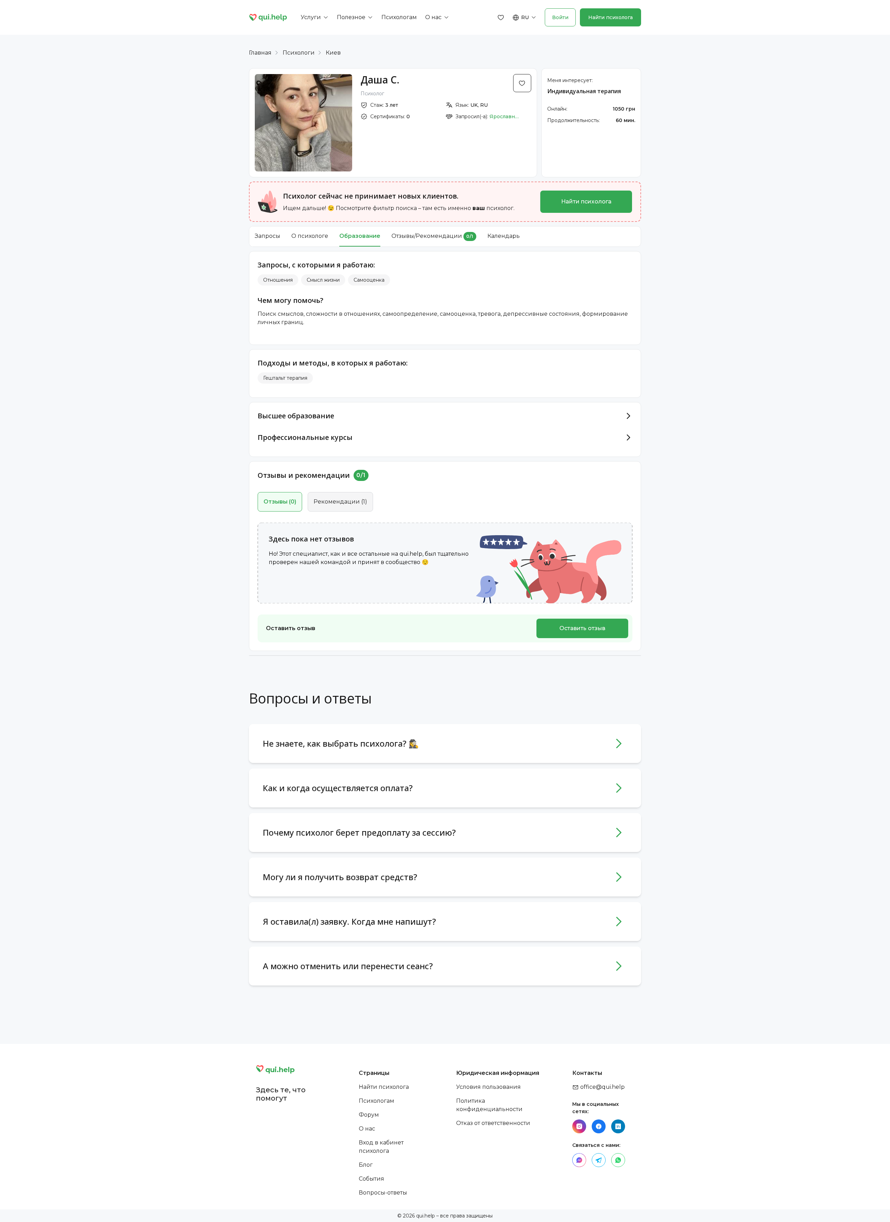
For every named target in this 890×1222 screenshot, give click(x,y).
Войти (560, 17)
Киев (333, 52)
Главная (260, 52)
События (371, 1178)
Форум (369, 1114)
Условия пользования (488, 1087)
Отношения (278, 280)
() (280, 501)
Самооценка (369, 280)
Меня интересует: (570, 80)
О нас (367, 1128)
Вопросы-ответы (383, 1192)
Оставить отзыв (582, 628)
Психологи (299, 52)
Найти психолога (610, 17)
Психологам (376, 1101)
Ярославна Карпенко (505, 116)
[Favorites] (501, 17)
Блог (366, 1164)
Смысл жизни (323, 280)
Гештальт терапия (285, 378)
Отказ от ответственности (493, 1123)
